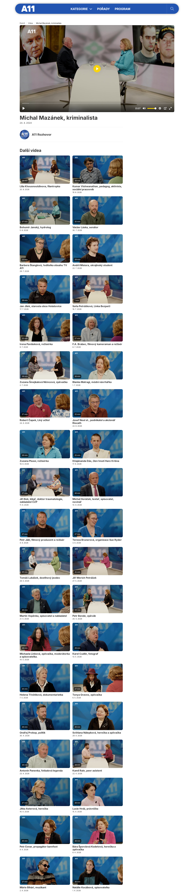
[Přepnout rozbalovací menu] (90, 8)
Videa (30, 23)
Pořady (103, 9)
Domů (22, 23)
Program (122, 9)
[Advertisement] (151, 163)
